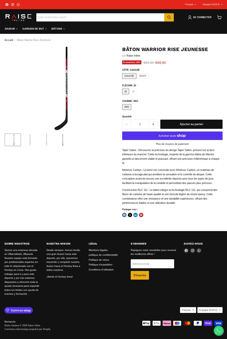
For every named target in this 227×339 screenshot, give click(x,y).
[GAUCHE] (129, 79)
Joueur (10, 28)
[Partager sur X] (130, 215)
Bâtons (57, 28)
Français (189, 4)
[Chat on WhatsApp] (218, 330)
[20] (126, 95)
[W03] (127, 110)
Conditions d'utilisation (101, 269)
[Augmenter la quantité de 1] (153, 124)
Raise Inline (133, 55)
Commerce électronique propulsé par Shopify (27, 329)
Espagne (211, 4)
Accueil (8, 39)
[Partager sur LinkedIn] (135, 215)
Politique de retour (99, 259)
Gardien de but (33, 28)
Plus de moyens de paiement (172, 143)
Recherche (9, 321)
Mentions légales (98, 250)
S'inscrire (140, 275)
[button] (200, 17)
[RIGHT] (143, 79)
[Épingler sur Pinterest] (141, 215)
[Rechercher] (169, 17)
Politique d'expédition (100, 264)
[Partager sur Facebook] (124, 215)
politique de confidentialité (103, 254)
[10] (134, 95)
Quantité (126, 116)
